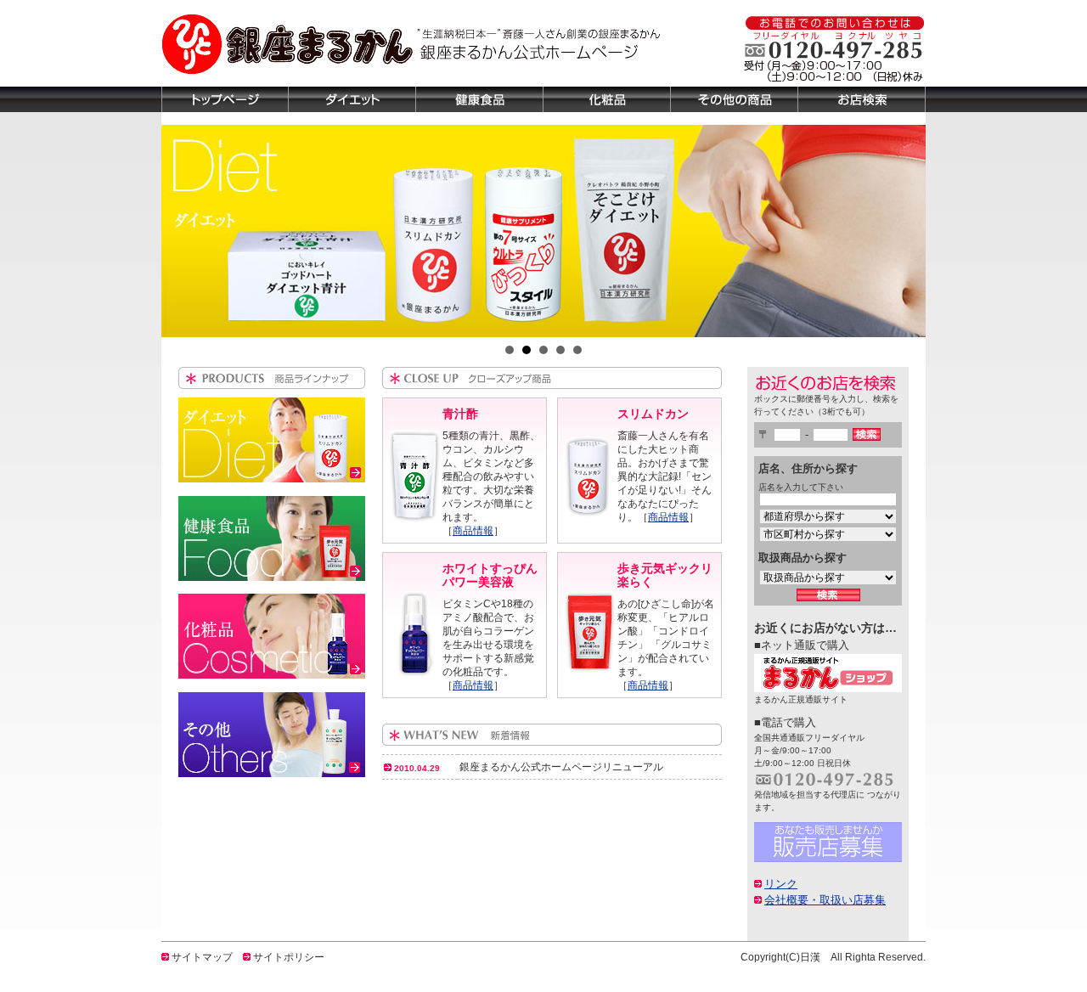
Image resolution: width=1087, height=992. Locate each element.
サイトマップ (202, 957)
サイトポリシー (288, 957)
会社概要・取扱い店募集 (825, 899)
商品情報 (473, 531)
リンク (780, 883)
